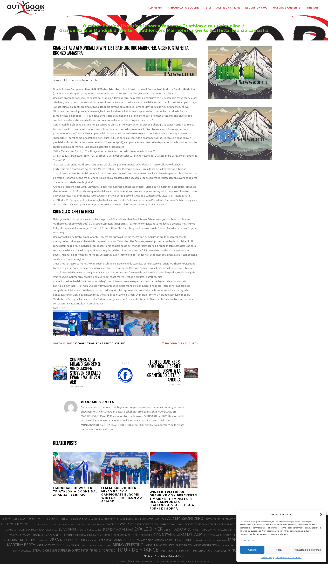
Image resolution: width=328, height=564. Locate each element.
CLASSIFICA (73, 524)
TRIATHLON (184, 551)
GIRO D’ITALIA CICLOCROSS (217, 535)
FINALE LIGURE (224, 529)
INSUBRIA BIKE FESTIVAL (20, 539)
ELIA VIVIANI (67, 529)
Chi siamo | (149, 556)
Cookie (180, 556)
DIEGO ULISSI (51, 530)
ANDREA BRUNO (128, 519)
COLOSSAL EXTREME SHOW (144, 524)
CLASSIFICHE (112, 524)
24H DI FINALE (63, 519)
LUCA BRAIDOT (184, 539)
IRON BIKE (42, 540)
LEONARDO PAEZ (144, 540)
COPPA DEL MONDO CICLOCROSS (176, 524)
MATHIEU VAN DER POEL (68, 545)
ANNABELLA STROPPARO (148, 519)
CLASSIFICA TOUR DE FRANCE (91, 524)
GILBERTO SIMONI (122, 535)
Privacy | (173, 556)
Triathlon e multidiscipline (212, 26)
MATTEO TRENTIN (89, 545)
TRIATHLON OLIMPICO (201, 551)
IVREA (54, 539)
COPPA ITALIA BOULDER (206, 524)
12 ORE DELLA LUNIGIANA (13, 519)
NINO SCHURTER (165, 545)
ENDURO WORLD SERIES (89, 530)
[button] (321, 514)
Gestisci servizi (247, 540)
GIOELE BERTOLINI (142, 535)
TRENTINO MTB (168, 550)
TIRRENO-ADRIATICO (102, 550)
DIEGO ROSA (37, 529)
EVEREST (167, 530)
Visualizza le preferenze (307, 549)
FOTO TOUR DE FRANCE (19, 535)
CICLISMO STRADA (39, 524)
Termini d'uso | (162, 556)
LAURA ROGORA (123, 539)
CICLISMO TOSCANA (58, 524)
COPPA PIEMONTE (228, 524)
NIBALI (150, 545)
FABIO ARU (182, 529)
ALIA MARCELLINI (111, 519)
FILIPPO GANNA (208, 529)
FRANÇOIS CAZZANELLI (47, 534)
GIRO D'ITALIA (164, 535)
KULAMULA (91, 540)
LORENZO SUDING (163, 540)
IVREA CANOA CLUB (72, 539)
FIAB (195, 529)
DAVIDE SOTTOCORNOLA (18, 530)
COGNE (124, 524)
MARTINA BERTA (21, 544)
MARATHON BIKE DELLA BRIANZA (211, 540)
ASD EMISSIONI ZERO (185, 518)
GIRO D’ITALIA (189, 534)
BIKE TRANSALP (228, 519)
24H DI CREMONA (46, 519)
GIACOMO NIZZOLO (103, 535)
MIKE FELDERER (105, 545)
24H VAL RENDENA (79, 519)
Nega (279, 549)
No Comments (174, 343)
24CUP (31, 518)
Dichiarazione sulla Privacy (289, 557)
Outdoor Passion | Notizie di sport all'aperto (131, 26)
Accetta (252, 549)
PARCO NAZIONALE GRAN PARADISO (196, 545)
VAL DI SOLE (220, 550)
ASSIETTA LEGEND (212, 519)
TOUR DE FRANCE (138, 550)
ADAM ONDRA (95, 519)
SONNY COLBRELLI (22, 550)
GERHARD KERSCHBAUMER (78, 535)
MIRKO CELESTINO (128, 545)
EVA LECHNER (148, 529)
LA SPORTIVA (104, 540)
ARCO (163, 519)
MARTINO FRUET (46, 545)
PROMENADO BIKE (226, 545)
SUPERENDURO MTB (73, 550)
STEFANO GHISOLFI (45, 550)
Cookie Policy (267, 557)
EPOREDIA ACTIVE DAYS (117, 529)
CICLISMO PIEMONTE (15, 524)
